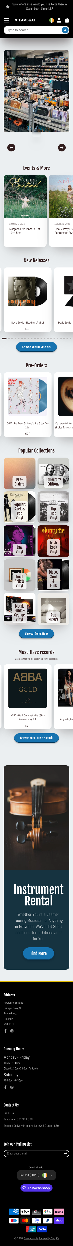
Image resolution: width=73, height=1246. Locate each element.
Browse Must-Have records (36, 738)
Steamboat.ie (31, 1238)
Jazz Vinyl (19, 541)
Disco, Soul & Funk (53, 575)
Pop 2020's (53, 609)
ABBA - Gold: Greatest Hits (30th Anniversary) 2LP (28, 696)
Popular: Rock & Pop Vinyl (19, 507)
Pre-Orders (19, 473)
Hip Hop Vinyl (53, 507)
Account (59, 20)
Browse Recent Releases (36, 347)
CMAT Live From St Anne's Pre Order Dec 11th (28, 404)
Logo (25, 20)
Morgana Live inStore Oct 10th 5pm (25, 211)
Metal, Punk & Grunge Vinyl (19, 609)
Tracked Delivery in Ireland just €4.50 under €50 (31, 1126)
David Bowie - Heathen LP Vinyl (28, 299)
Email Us (9, 1113)
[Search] (65, 30)
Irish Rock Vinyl (53, 541)
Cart (66, 20)
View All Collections (36, 634)
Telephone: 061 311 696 (18, 1119)
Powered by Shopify (49, 1238)
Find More (39, 953)
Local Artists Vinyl (19, 575)
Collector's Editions (53, 473)
